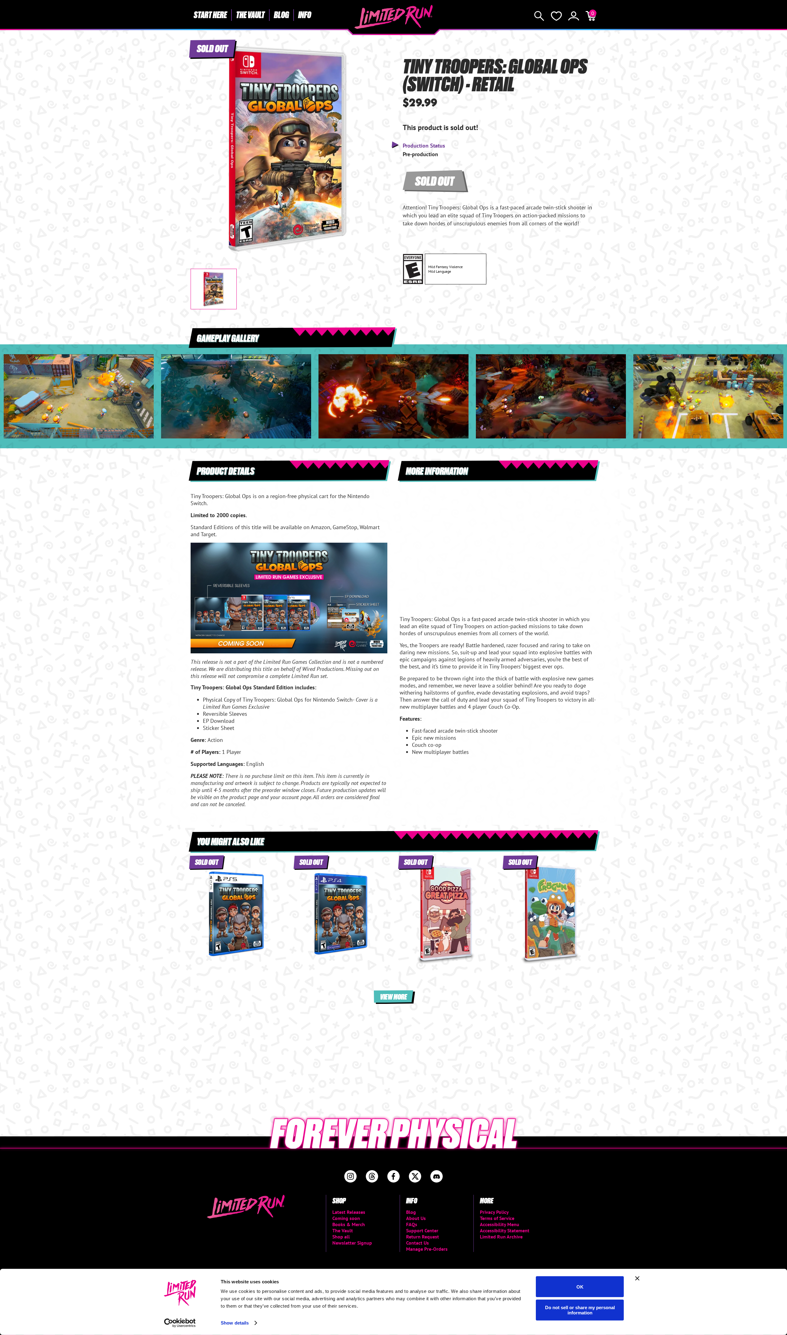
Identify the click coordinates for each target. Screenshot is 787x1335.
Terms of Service (497, 1218)
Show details (235, 1322)
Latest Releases (348, 1212)
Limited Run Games (393, 17)
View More (393, 996)
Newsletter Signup (352, 1243)
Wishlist (556, 16)
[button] (200, 143)
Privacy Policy (494, 1212)
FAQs (411, 1224)
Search (539, 16)
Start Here (210, 14)
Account (573, 16)
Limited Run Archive (501, 1237)
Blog (281, 14)
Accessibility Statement (504, 1230)
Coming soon (346, 1218)
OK (579, 1286)
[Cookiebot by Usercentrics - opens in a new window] (180, 1323)
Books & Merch (348, 1224)
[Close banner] (637, 1278)
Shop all (341, 1237)
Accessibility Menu (499, 1224)
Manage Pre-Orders (427, 1249)
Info (304, 14)
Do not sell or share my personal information (580, 1310)
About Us (416, 1218)
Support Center (422, 1230)
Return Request (422, 1237)
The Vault (250, 14)
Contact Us (417, 1243)
